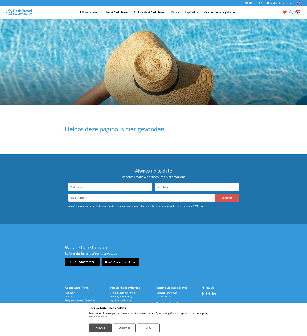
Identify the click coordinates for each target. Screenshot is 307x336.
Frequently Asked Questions (80, 300)
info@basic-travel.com (122, 261)
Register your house (166, 292)
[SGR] (298, 11)
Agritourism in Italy (120, 300)
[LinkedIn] (214, 293)
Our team (70, 296)
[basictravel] (19, 12)
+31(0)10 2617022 (83, 261)
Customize (124, 327)
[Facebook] (202, 293)
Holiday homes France (122, 292)
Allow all (100, 327)
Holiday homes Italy (121, 296)
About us (70, 292)
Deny (148, 327)
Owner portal (163, 296)
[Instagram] (208, 293)
